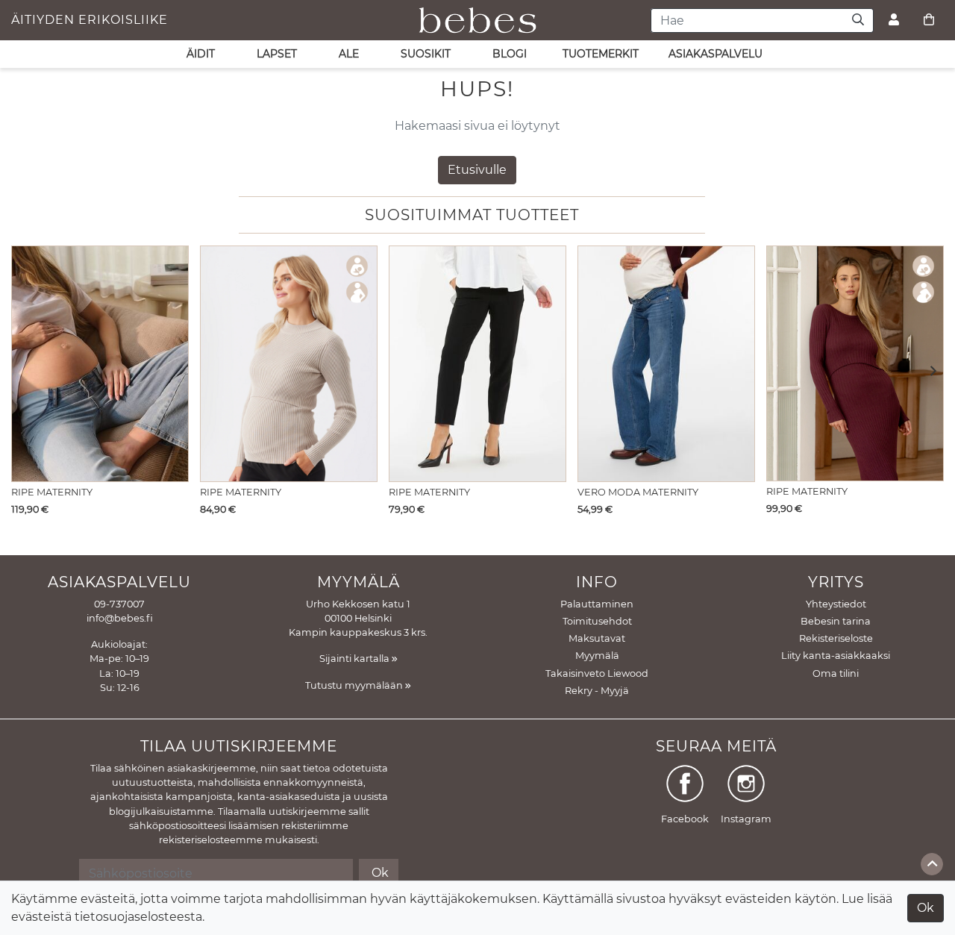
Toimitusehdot (597, 621)
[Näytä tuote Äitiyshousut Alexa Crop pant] (477, 364)
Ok (925, 908)
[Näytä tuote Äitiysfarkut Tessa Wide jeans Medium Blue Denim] (666, 364)
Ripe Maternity (52, 492)
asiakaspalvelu (715, 53)
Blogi (509, 53)
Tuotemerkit (601, 53)
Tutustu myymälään (355, 685)
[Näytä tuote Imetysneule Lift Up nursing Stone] (289, 364)
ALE (349, 53)
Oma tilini (835, 673)
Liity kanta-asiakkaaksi (835, 655)
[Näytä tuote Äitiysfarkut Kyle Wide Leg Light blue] (100, 364)
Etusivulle (477, 170)
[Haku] (858, 20)
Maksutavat (597, 638)
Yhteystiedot (836, 604)
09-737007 (119, 604)
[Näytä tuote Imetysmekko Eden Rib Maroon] (855, 363)
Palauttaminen (596, 604)
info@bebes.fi (120, 618)
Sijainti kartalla (355, 658)
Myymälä (597, 655)
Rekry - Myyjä (597, 690)
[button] (928, 371)
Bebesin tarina (836, 621)
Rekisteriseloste (836, 638)
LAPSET (277, 53)
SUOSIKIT (426, 53)
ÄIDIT (201, 53)
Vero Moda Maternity (637, 492)
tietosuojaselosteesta (138, 917)
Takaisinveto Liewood (596, 673)
